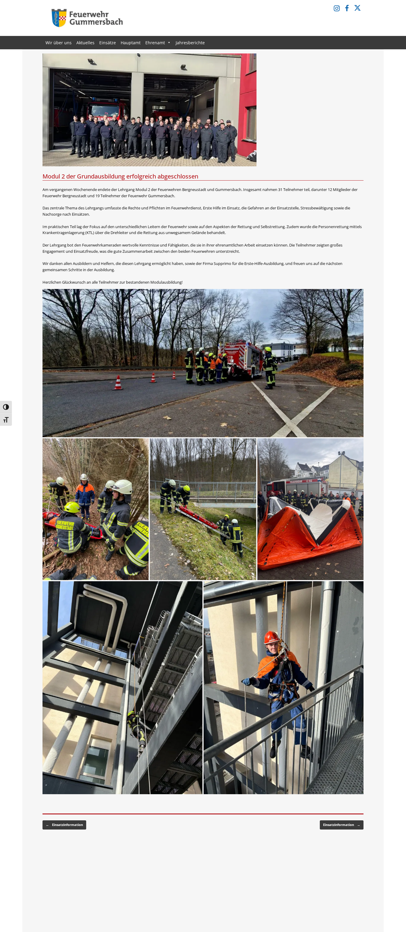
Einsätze (107, 42)
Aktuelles (85, 42)
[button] (203, 363)
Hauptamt (131, 42)
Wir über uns (58, 42)
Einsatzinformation (64, 824)
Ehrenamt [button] (155, 42)
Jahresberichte (190, 42)
